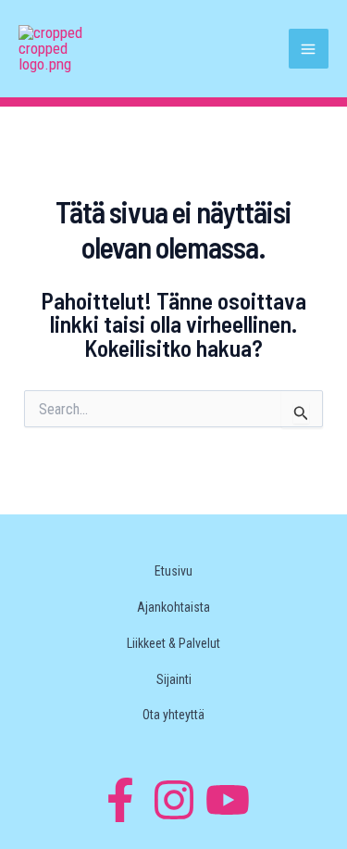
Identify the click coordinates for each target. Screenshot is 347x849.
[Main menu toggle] (309, 49)
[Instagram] (174, 800)
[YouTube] (227, 800)
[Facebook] (120, 800)
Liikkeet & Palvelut (173, 643)
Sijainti (174, 679)
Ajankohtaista (173, 607)
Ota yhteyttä (173, 714)
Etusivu (173, 571)
